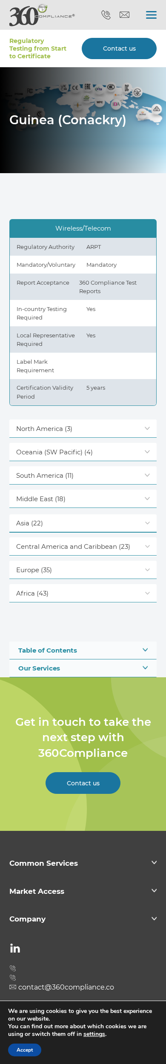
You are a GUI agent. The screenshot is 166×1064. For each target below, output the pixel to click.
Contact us (119, 48)
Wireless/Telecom (83, 228)
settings (94, 1034)
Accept (25, 1050)
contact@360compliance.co (125, 15)
